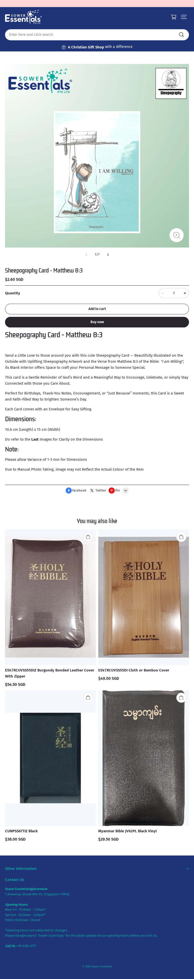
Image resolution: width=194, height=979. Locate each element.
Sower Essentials (101, 966)
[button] (184, 17)
